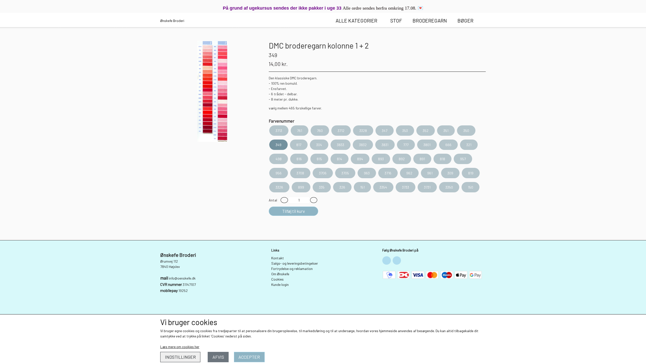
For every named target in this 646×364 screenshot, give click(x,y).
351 (445, 130)
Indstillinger (180, 357)
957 (463, 159)
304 (319, 145)
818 (442, 159)
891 (422, 159)
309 (450, 173)
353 (405, 130)
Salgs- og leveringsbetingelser (294, 263)
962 (409, 173)
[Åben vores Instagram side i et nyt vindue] (397, 260)
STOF (396, 20)
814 (339, 159)
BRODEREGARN (430, 20)
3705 (345, 173)
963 (367, 173)
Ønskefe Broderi (172, 20)
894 (360, 159)
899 (301, 187)
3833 (340, 145)
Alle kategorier (356, 20)
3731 (427, 187)
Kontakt (277, 258)
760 (320, 130)
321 (468, 145)
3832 (363, 145)
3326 (279, 187)
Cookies (277, 279)
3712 (341, 130)
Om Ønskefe (280, 274)
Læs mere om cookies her (179, 347)
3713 (279, 130)
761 (299, 130)
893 (381, 159)
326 (342, 187)
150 (470, 187)
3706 (323, 173)
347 (384, 130)
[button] (284, 200)
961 (430, 173)
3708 (300, 173)
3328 (363, 130)
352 (425, 130)
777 (406, 145)
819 (470, 173)
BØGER (465, 20)
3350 (449, 187)
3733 (405, 187)
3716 (388, 173)
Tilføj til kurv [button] (293, 211)
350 (466, 130)
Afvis (218, 357)
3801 (426, 145)
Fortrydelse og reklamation (292, 268)
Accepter (249, 357)
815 (319, 159)
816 (299, 159)
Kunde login (280, 284)
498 (279, 159)
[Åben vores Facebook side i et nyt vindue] (386, 260)
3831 (385, 145)
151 (362, 187)
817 (298, 145)
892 (402, 159)
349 (278, 145)
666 (448, 145)
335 (322, 187)
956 (279, 173)
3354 (383, 187)
